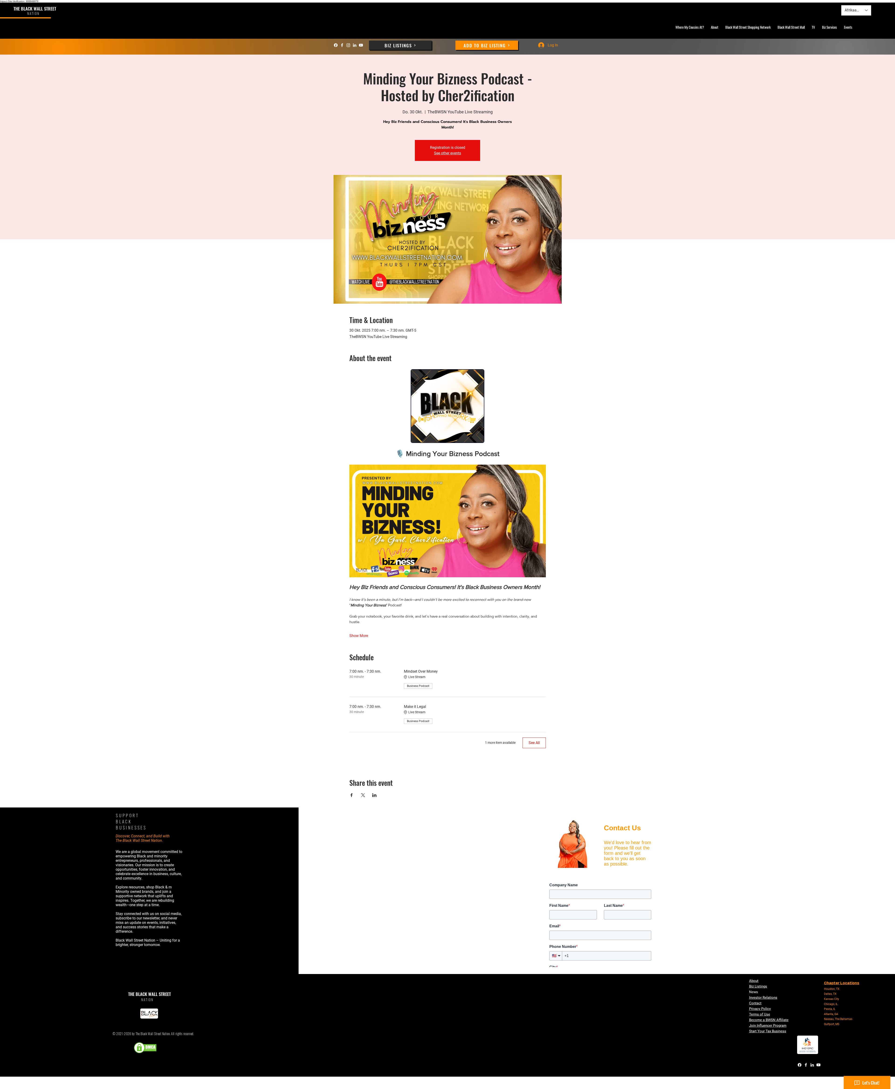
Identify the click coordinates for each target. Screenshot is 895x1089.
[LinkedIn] (354, 45)
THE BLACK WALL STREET (35, 8)
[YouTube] (360, 45)
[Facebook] (335, 45)
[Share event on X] (363, 795)
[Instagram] (348, 45)
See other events (447, 153)
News (753, 992)
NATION (147, 999)
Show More (358, 635)
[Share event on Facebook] (351, 795)
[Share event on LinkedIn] (374, 795)
